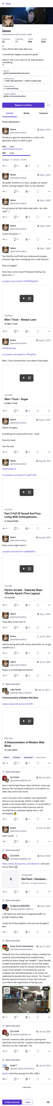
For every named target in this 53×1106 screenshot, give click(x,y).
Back (8, 3)
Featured (43, 113)
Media (26, 113)
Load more (26, 1087)
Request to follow (23, 105)
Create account (12, 1102)
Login (27, 1102)
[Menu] (48, 105)
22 (3, 41)
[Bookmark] (37, 166)
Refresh (5, 160)
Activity (9, 113)
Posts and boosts (10, 122)
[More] (49, 166)
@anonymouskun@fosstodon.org (15, 34)
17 (16, 41)
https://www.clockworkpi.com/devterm (20, 863)
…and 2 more (40, 757)
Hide (46, 989)
